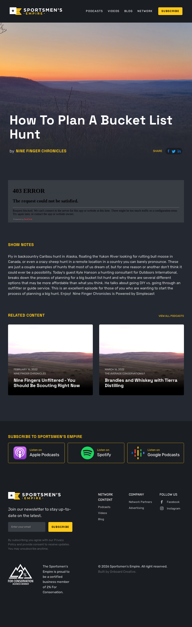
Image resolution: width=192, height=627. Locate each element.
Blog (128, 11)
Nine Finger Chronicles (41, 150)
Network (145, 11)
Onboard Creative (123, 571)
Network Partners (140, 502)
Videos (113, 11)
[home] (36, 11)
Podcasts (94, 11)
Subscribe (170, 11)
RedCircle (28, 219)
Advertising (136, 508)
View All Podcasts (171, 315)
